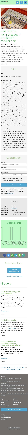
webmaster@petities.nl (6, 417)
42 (17, 367)
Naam (3, 162)
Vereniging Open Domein (14, 429)
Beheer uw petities (5, 406)
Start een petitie (5, 400)
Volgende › (12, 369)
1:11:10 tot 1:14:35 (10, 328)
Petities (2, 402)
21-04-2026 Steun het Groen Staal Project (12, 388)
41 (14, 367)
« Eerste (3, 367)
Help (2, 399)
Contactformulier (5, 415)
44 (23, 367)
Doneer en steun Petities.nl (14, 409)
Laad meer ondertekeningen (14, 270)
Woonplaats (4, 172)
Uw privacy (15, 400)
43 (20, 367)
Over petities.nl (17, 402)
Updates (15, 399)
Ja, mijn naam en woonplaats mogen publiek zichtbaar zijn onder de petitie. (13, 179)
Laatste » (18, 369)
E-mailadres (4, 167)
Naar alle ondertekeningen (14, 276)
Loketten (3, 404)
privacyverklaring (10, 193)
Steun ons (15, 404)
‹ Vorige (8, 367)
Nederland (14, 208)
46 (7, 369)
